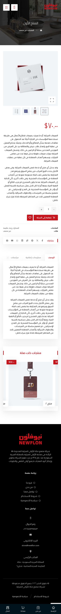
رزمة (11, 228)
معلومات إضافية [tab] (33, 257)
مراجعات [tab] (13, 257)
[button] (6, 7)
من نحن (29, 487)
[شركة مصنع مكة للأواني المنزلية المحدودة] (51, 6)
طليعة (5, 228)
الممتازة (16, 228)
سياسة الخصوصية (29, 500)
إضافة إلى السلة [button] (38, 366)
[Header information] (14, 7)
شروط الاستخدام (29, 496)
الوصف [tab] (51, 257)
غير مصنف (7, 231)
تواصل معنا (29, 491)
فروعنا (29, 482)
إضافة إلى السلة (44, 217)
